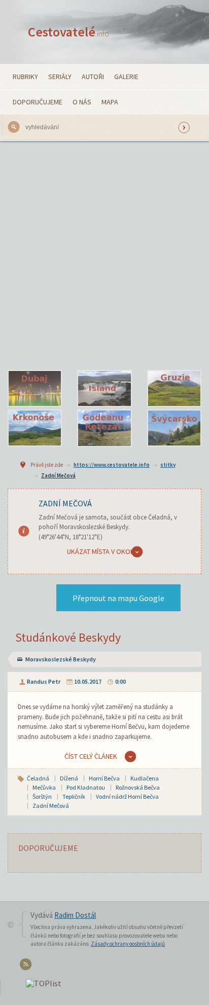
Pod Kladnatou (85, 787)
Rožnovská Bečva (138, 787)
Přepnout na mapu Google (118, 598)
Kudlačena (144, 778)
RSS (27, 966)
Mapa (109, 101)
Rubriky (25, 76)
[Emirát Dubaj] (35, 389)
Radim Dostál (75, 915)
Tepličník (73, 796)
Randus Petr (43, 681)
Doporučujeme (37, 101)
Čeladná (38, 778)
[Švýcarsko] (174, 428)
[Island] (104, 389)
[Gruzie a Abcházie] (174, 389)
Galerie (126, 76)
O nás (82, 101)
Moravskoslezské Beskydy (60, 659)
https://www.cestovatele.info (112, 464)
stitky (168, 464)
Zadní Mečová (58, 475)
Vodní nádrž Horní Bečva (127, 796)
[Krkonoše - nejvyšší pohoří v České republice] (35, 428)
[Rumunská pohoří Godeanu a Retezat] (104, 428)
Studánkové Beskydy (68, 637)
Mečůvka (44, 787)
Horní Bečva (104, 778)
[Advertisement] (104, 250)
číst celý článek (90, 756)
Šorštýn (42, 796)
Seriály (60, 76)
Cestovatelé (68, 31)
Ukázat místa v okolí (101, 551)
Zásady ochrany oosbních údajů (128, 943)
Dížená (69, 778)
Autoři (93, 76)
